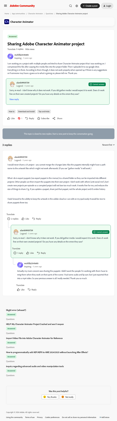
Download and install (26, 111)
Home (7, 13)
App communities (18, 13)
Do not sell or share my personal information (79, 417)
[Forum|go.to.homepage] (22, 5)
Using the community (14, 417)
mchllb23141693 (21, 54)
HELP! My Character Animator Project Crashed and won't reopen (35, 324)
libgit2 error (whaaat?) (16, 310)
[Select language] (76, 5)
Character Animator (35, 13)
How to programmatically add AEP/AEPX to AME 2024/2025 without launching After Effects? (47, 352)
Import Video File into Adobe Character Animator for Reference (34, 338)
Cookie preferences (52, 417)
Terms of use (30, 417)
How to (11, 111)
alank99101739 (22, 82)
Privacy (40, 417)
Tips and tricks (44, 111)
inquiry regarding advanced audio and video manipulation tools (35, 366)
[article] (58, 188)
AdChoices (105, 417)
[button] (5, 6)
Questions (49, 13)
